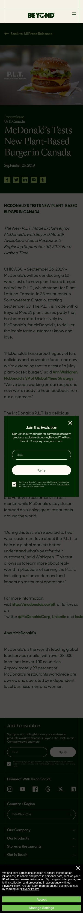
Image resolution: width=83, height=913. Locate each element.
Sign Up (41, 470)
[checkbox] (14, 484)
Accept (42, 899)
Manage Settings (41, 908)
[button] (78, 868)
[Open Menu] (74, 14)
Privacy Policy (11, 885)
